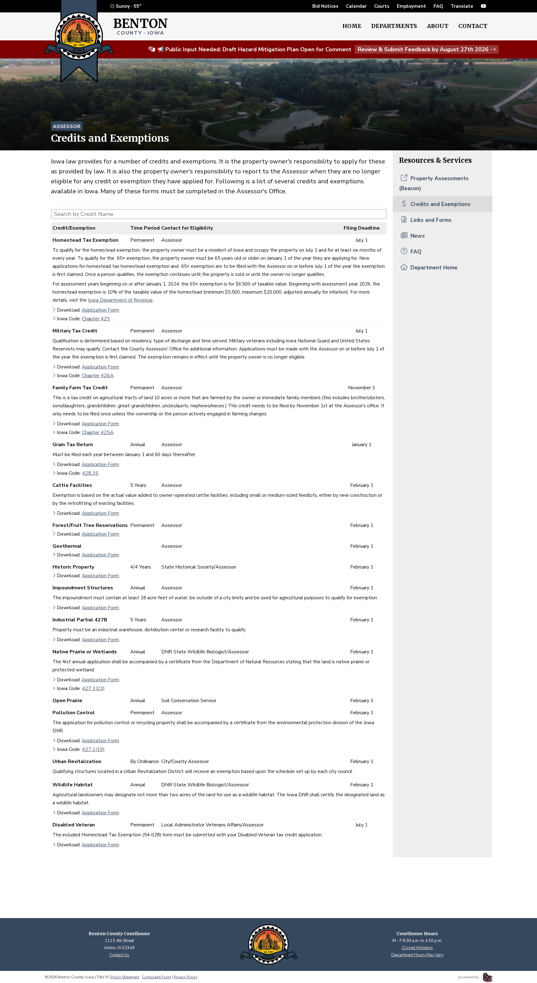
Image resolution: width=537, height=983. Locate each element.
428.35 (90, 473)
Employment (411, 6)
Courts (381, 6)
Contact (472, 26)
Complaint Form (156, 977)
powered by (469, 977)
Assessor (66, 126)
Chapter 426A (98, 375)
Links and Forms (430, 220)
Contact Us (119, 955)
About (437, 26)
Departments (394, 26)
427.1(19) (93, 749)
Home (351, 26)
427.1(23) (93, 688)
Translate (462, 6)
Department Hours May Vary (417, 955)
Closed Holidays (417, 948)
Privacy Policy (185, 977)
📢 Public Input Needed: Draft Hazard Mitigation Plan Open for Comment (322, 49)
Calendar (356, 6)
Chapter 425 (96, 318)
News (417, 236)
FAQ (438, 6)
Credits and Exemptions (439, 204)
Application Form (100, 310)
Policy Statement (124, 977)
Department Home (433, 267)
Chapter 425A (98, 432)
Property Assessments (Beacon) (434, 183)
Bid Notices (325, 6)
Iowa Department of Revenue (120, 300)
